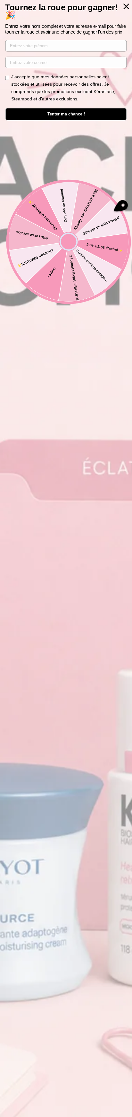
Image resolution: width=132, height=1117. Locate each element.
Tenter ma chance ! (66, 114)
